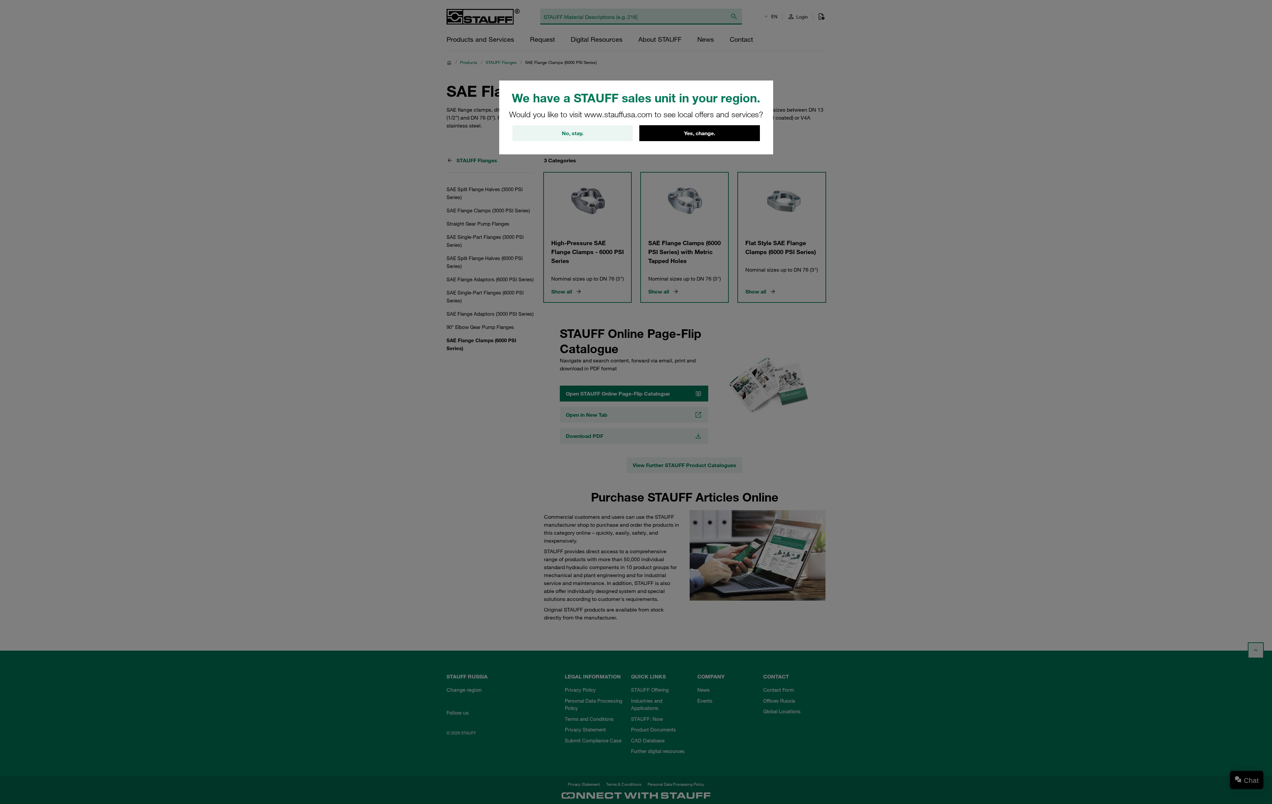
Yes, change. (699, 133)
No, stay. (572, 133)
